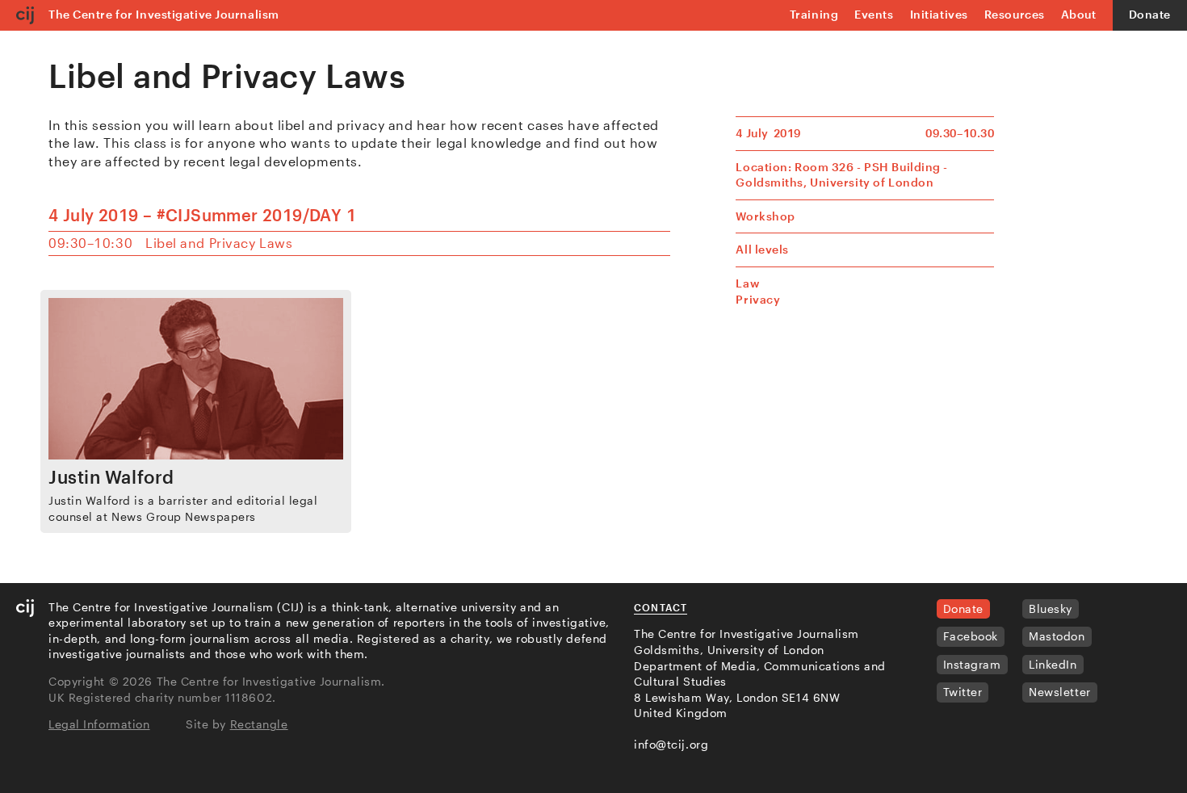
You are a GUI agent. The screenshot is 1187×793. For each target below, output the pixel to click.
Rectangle (259, 724)
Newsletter (1060, 692)
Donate (1150, 14)
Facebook (970, 636)
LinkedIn (1052, 664)
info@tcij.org (671, 744)
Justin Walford (111, 476)
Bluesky (1050, 608)
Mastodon (1056, 636)
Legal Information (99, 724)
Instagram (972, 664)
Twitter (963, 692)
